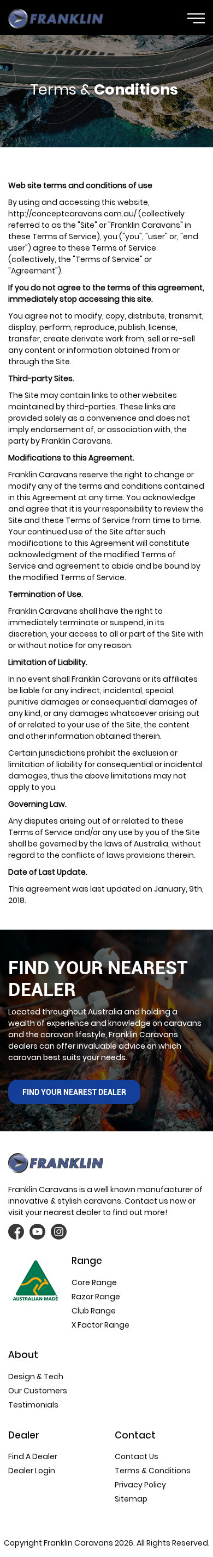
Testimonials (33, 1404)
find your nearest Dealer (74, 1092)
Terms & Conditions (153, 1470)
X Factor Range (100, 1324)
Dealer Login (31, 1470)
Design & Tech (35, 1376)
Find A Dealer (32, 1456)
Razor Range (96, 1296)
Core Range (94, 1282)
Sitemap (131, 1498)
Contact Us (136, 1456)
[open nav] (196, 18)
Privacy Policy (140, 1484)
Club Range (94, 1310)
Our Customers (37, 1390)
